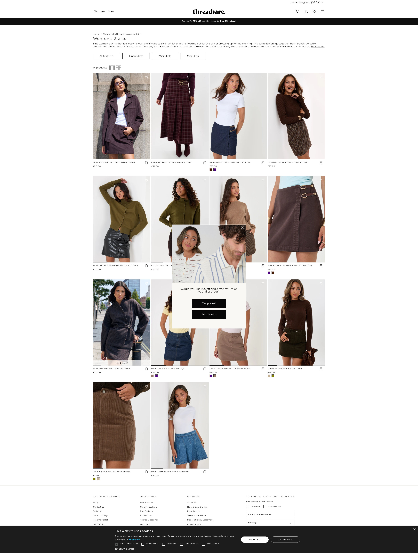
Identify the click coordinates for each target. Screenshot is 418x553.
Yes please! (209, 303)
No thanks (209, 314)
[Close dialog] (242, 227)
